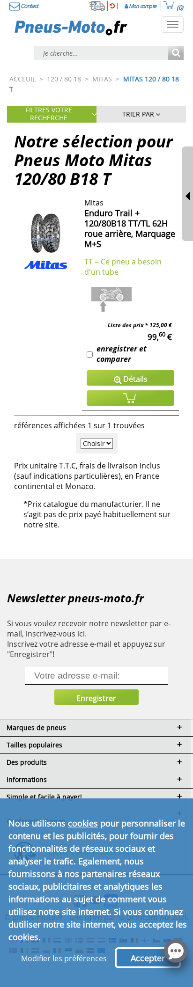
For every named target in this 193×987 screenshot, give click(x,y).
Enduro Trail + (112, 213)
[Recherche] (176, 53)
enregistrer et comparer (121, 354)
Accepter (148, 958)
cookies (83, 823)
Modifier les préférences (64, 958)
